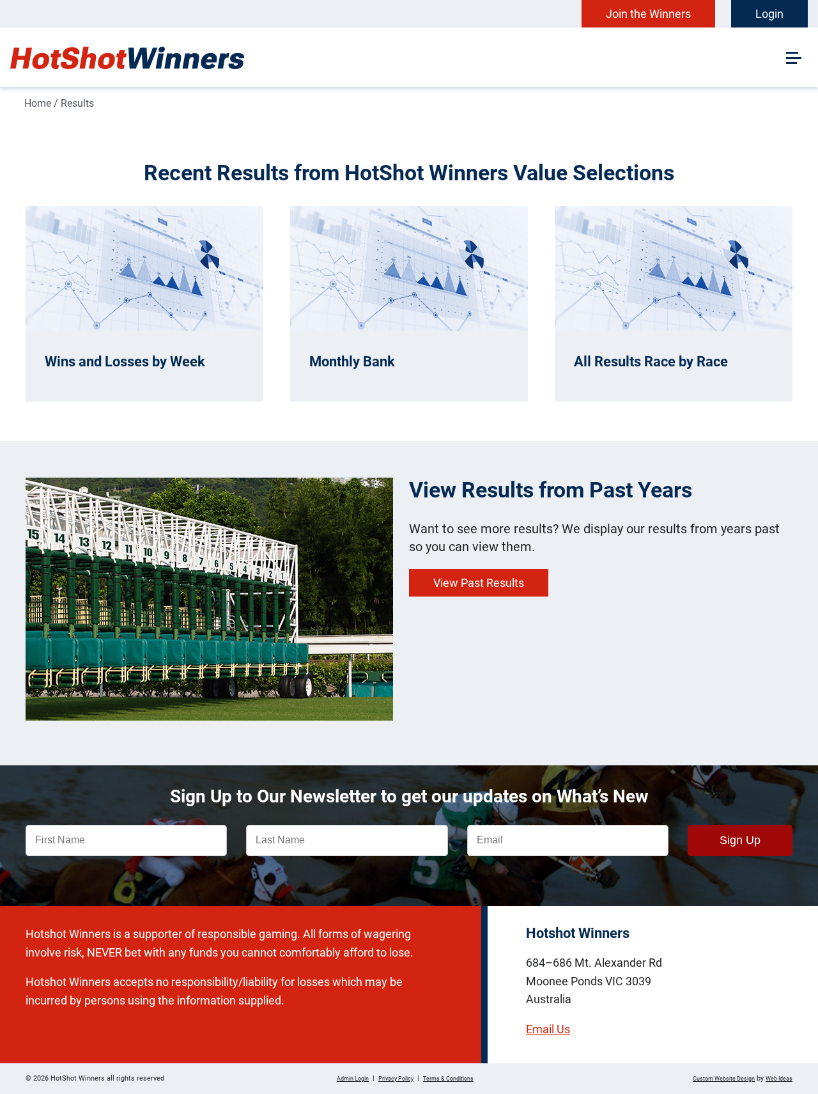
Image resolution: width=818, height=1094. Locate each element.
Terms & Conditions (448, 1078)
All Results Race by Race (651, 362)
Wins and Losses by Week (125, 362)
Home (37, 103)
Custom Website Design (724, 1078)
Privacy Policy (395, 1078)
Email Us (548, 1029)
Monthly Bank (352, 362)
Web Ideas (779, 1078)
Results (77, 103)
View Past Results (478, 583)
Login (769, 13)
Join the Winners (648, 13)
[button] (792, 56)
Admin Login (353, 1078)
